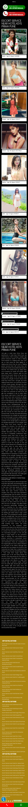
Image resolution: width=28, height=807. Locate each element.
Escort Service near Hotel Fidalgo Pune (12, 675)
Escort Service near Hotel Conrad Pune (12, 656)
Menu (14, 2)
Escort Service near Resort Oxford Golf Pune (13, 751)
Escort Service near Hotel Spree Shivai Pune (13, 721)
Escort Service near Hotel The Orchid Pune (13, 738)
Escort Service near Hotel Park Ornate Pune (13, 792)
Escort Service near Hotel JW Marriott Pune (13, 765)
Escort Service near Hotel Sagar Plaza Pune (13, 712)
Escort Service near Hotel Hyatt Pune (11, 757)
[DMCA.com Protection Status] (17, 801)
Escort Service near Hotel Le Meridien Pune (13, 773)
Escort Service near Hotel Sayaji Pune (12, 715)
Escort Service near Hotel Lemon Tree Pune (13, 775)
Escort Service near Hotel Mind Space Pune (13, 782)
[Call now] (3, 801)
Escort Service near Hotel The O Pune (12, 736)
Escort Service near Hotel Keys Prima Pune (13, 768)
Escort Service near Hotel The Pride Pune (12, 741)
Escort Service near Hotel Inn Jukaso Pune (13, 763)
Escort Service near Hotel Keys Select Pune (13, 770)
